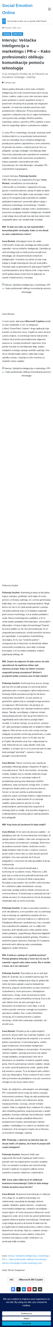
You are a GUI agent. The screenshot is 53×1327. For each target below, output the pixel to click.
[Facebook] (13, 1289)
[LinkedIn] (24, 1289)
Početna (7, 28)
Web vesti (17, 28)
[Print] (40, 1289)
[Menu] (49, 10)
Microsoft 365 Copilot (31, 1279)
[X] (18, 1289)
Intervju (7, 34)
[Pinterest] (29, 1289)
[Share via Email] (35, 1289)
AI (12, 1279)
